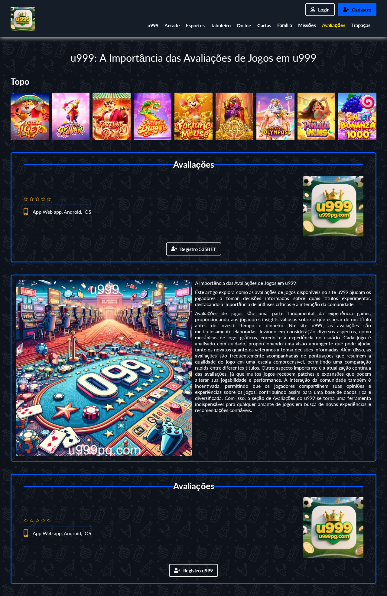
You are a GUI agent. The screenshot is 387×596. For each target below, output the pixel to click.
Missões (307, 25)
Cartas (264, 25)
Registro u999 (198, 570)
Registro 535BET (198, 249)
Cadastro (361, 9)
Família (284, 25)
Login (324, 9)
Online (244, 25)
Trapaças (360, 25)
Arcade (172, 25)
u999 (153, 25)
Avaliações (333, 25)
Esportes (195, 25)
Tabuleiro (221, 25)
